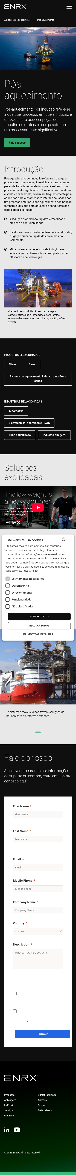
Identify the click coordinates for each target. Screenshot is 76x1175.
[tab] (38, 732)
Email (17, 859)
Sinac (32, 364)
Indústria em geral (54, 435)
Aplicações (10, 1100)
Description (21, 944)
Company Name (24, 902)
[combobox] (63, 539)
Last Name (20, 831)
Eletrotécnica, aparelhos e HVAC (29, 423)
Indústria (9, 1105)
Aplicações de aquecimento (17, 20)
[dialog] (38, 587)
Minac (13, 364)
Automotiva (16, 411)
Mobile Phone (22, 880)
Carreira (42, 1100)
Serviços (8, 1110)
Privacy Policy (30, 570)
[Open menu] (69, 7)
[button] (38, 634)
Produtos (9, 1094)
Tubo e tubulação (20, 435)
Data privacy (45, 1110)
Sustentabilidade (47, 1094)
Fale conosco (17, 142)
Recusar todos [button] (39, 625)
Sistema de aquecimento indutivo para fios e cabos (38, 379)
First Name (21, 806)
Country (19, 923)
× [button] (68, 539)
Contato (42, 1105)
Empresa (9, 1115)
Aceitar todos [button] (39, 616)
